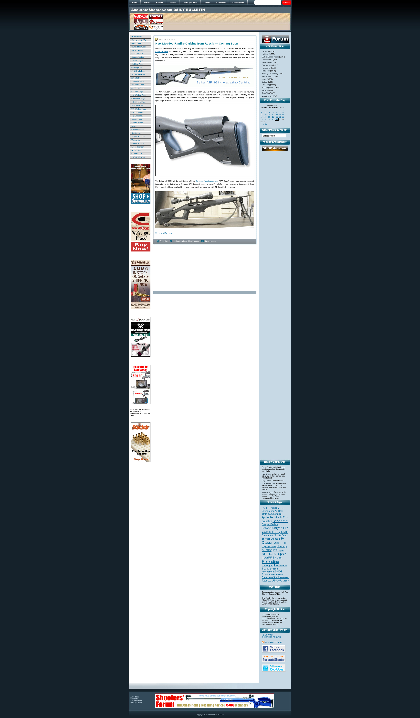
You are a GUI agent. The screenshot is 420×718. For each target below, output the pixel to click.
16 (261, 117)
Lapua (280, 550)
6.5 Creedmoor (273, 509)
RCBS (278, 557)
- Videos (265, 54)
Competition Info (137, 57)
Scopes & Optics (138, 136)
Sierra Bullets (276, 574)
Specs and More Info (163, 233)
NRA (265, 554)
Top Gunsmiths (137, 116)
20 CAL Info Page (138, 74)
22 (283, 117)
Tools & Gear (136, 119)
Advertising (134, 697)
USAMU (277, 580)
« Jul (265, 124)
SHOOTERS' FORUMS (271, 637)
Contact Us (134, 699)
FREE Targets (137, 112)
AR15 (284, 517)
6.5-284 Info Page (138, 102)
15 (283, 115)
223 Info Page (136, 78)
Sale (285, 565)
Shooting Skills (267, 88)
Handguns (266, 68)
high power (269, 546)
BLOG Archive (137, 54)
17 (265, 117)
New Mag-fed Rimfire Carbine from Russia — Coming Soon (196, 43)
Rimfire (278, 565)
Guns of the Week (138, 47)
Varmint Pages (137, 61)
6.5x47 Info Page (138, 99)
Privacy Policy (136, 703)
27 (277, 119)
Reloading (266, 85)
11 (269, 115)
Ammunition (275, 514)
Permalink (164, 241)
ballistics (267, 521)
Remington (267, 565)
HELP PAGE (136, 150)
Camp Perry (271, 532)
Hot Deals (266, 71)
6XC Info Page (137, 92)
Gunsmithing (267, 65)
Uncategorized (267, 96)
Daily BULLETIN (137, 43)
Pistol (265, 557)
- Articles (265, 51)
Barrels (134, 126)
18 (269, 117)
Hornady (282, 546)
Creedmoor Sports (271, 535)
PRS (271, 557)
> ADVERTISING (138, 157)
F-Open (275, 542)
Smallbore (267, 577)
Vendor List (135, 140)
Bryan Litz (281, 528)
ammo (265, 514)
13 (277, 115)
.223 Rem (275, 508)
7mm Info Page (137, 105)
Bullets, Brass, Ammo (270, 57)
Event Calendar (137, 147)
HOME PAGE (136, 36)
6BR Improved (137, 67)
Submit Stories (136, 701)
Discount (275, 538)
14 (280, 115)
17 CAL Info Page (138, 71)
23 (261, 119)
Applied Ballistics (270, 517)
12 (273, 115)
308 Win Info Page (138, 109)
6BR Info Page (137, 64)
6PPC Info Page (137, 88)
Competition (266, 60)
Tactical (265, 90)
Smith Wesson (281, 577)
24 (265, 119)
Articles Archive (137, 50)
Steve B (265, 467)
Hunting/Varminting (180, 241)
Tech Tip (265, 93)
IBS (275, 550)
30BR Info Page (137, 85)
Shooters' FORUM (138, 40)
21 (280, 117)
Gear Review (267, 62)
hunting (267, 550)
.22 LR (266, 508)
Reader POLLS (137, 143)
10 (265, 115)
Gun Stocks (136, 133)
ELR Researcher (268, 483)
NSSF (273, 554)
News (264, 79)
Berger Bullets (270, 524)
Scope (265, 568)
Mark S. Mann (267, 492)
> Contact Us (136, 154)
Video (286, 581)
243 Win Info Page (138, 95)
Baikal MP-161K (161, 52)
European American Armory (207, 181)
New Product (193, 241)
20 (277, 117)
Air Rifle (278, 511)
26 (273, 119)
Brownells (267, 527)
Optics (264, 82)
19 (273, 117)
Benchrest (280, 521)
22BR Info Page (137, 81)
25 (269, 119)
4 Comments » (210, 241)
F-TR (284, 542)
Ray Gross (266, 474)
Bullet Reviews (137, 123)
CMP (284, 532)
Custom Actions (137, 130)
